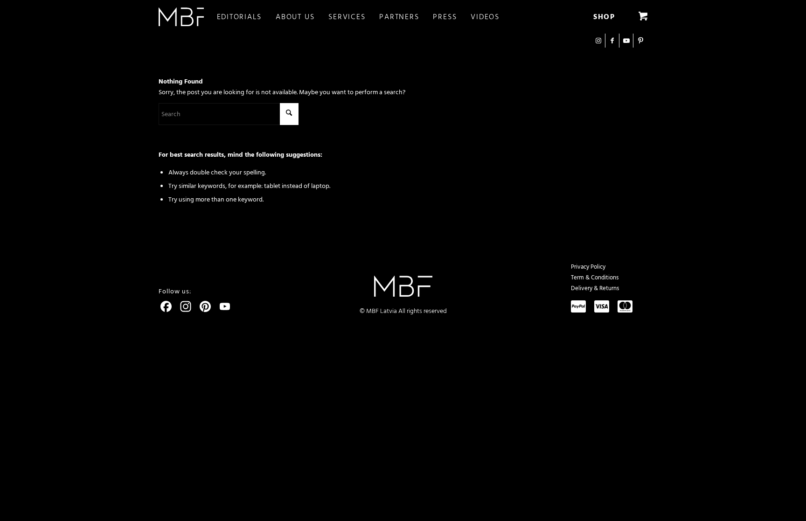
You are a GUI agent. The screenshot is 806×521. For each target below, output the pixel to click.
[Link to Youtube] (626, 41)
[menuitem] (246, 17)
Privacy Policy (588, 267)
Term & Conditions (594, 277)
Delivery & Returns (595, 288)
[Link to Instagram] (598, 41)
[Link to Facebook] (612, 41)
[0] (643, 17)
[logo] (181, 16)
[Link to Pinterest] (640, 41)
